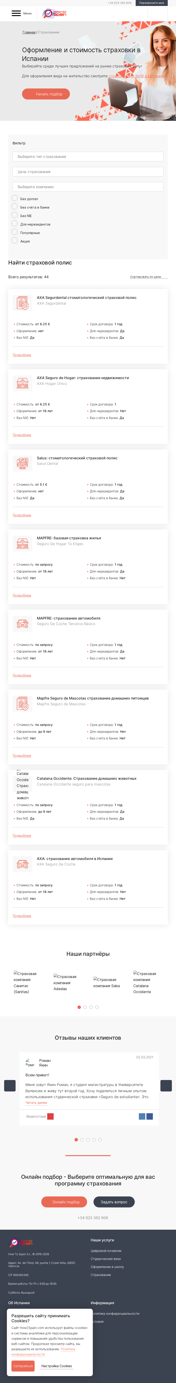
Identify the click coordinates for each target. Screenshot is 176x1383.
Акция (25, 241)
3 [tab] (91, 1007)
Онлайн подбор (65, 1202)
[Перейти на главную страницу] (54, 14)
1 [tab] (79, 1007)
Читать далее (36, 1103)
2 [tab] (85, 1007)
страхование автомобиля (68, 618)
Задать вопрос (114, 1202)
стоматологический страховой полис (87, 297)
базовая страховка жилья (69, 538)
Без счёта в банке (34, 207)
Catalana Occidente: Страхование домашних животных (87, 778)
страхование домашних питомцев (93, 698)
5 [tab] (100, 1139)
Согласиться (23, 1366)
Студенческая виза (106, 1259)
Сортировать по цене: (146, 276)
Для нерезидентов (34, 224)
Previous (10, 1085)
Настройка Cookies (56, 1366)
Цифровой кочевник (106, 1251)
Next (166, 1085)
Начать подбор (49, 94)
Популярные (30, 233)
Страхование (101, 1275)
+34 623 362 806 (120, 3)
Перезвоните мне (151, 3)
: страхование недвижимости (83, 377)
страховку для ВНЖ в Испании (136, 76)
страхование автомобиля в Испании (75, 858)
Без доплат (28, 199)
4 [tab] (97, 1007)
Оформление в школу (107, 1267)
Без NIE (25, 216)
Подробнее (22, 355)
